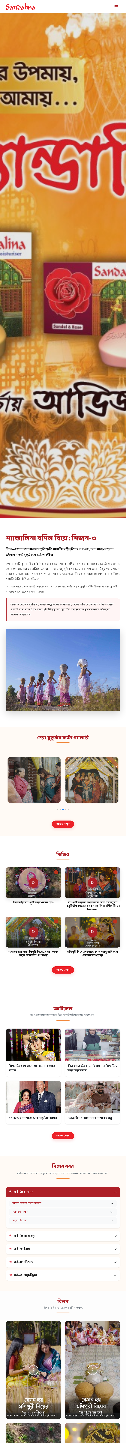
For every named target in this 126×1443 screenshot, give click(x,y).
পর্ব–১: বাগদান (23, 1192)
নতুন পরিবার (19, 1220)
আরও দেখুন (63, 824)
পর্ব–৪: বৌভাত (23, 1262)
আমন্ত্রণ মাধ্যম (20, 1212)
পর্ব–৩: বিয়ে (22, 1249)
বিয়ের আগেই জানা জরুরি (26, 1203)
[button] (59, 705)
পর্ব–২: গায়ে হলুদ (25, 1236)
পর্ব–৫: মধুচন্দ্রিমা (25, 1275)
